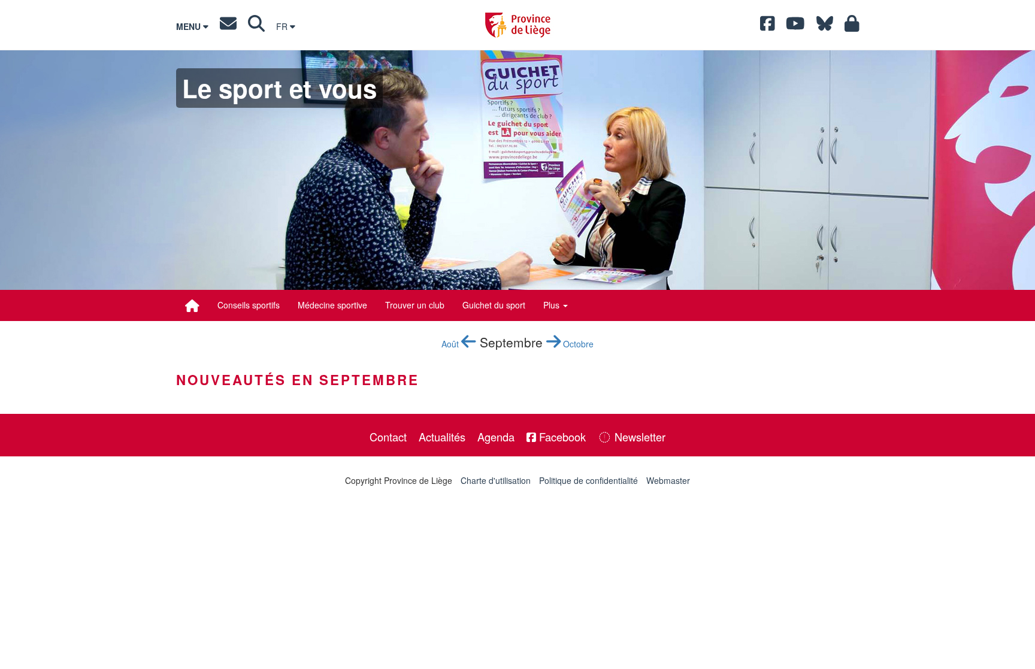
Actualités (442, 436)
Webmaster (668, 480)
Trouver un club (414, 305)
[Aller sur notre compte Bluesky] (824, 26)
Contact (388, 436)
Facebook (561, 436)
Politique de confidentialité (588, 480)
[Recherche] (256, 26)
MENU (189, 26)
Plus (552, 305)
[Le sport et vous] (192, 305)
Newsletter (638, 436)
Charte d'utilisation (496, 480)
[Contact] (228, 26)
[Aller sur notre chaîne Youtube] (795, 26)
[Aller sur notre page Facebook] (767, 26)
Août (451, 344)
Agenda (496, 436)
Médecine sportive (332, 305)
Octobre (577, 344)
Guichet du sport (493, 305)
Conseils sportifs (248, 305)
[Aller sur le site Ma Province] (852, 26)
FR (283, 26)
